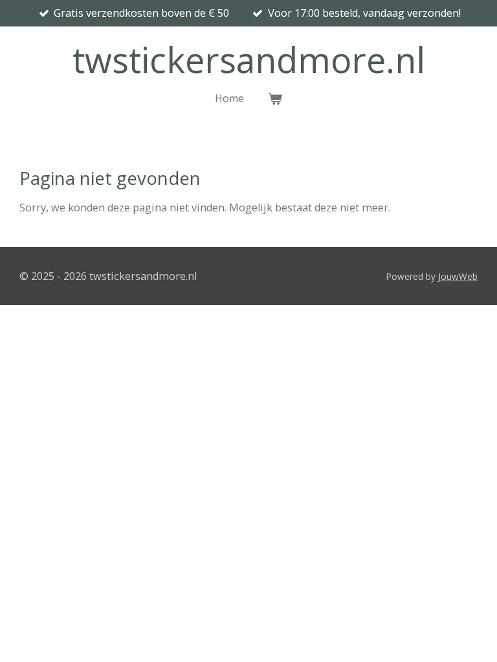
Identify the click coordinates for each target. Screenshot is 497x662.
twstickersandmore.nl (248, 59)
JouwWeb (458, 276)
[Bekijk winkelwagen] (274, 98)
